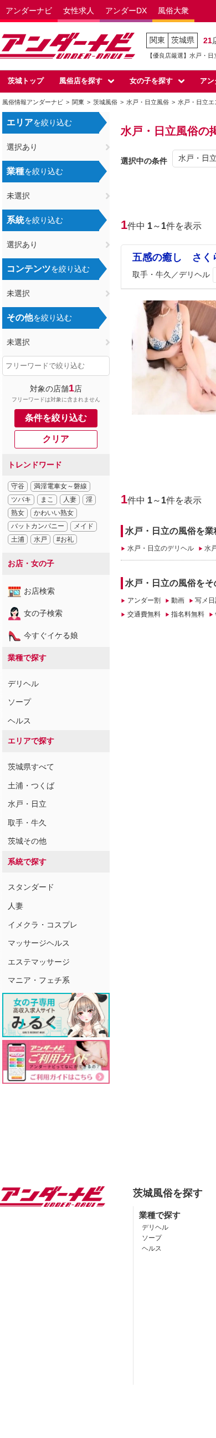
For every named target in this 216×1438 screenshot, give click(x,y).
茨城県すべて (31, 766)
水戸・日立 (27, 803)
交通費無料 (143, 614)
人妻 (69, 499)
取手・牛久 (27, 822)
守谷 (17, 486)
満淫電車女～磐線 (60, 486)
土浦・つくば (31, 785)
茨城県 (182, 39)
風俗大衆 (173, 10)
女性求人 (78, 10)
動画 (177, 600)
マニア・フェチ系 (39, 980)
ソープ (19, 701)
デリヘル (23, 683)
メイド (84, 526)
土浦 (17, 539)
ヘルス (19, 720)
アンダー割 (143, 600)
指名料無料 (187, 614)
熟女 (17, 513)
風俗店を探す (80, 81)
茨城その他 (27, 841)
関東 (157, 39)
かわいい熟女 (54, 513)
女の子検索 (43, 613)
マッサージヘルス (39, 943)
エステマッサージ (39, 961)
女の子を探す (151, 81)
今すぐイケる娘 (51, 635)
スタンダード (31, 887)
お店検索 (39, 591)
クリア (56, 438)
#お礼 (65, 539)
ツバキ (21, 499)
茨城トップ (26, 81)
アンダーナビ (29, 10)
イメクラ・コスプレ (43, 924)
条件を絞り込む (56, 417)
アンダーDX (126, 10)
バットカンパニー (37, 526)
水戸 (40, 539)
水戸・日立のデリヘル (160, 548)
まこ (47, 499)
